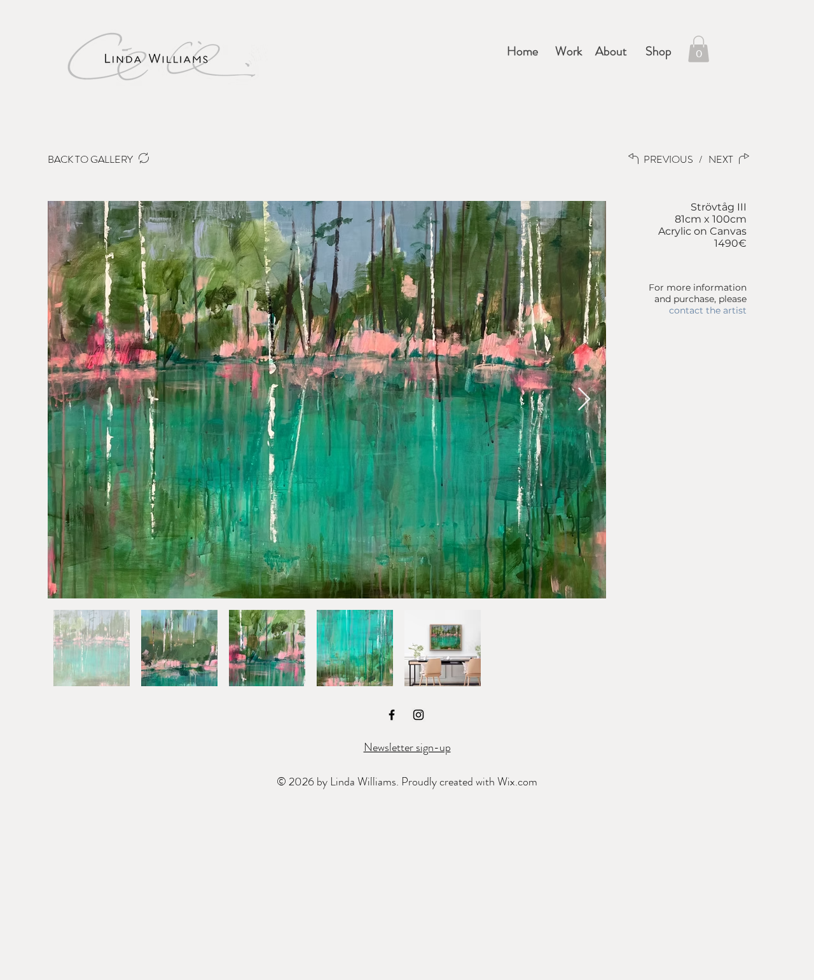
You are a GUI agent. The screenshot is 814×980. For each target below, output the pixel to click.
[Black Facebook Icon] (392, 715)
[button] (566, 51)
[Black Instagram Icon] (418, 715)
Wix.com (517, 781)
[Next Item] (584, 399)
